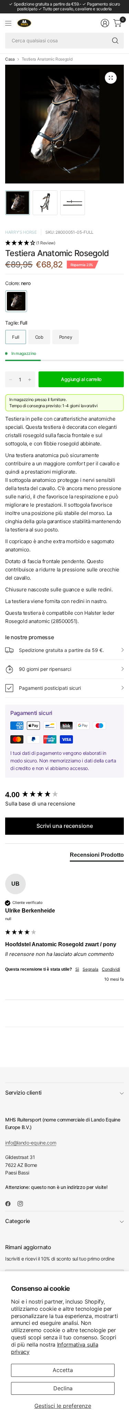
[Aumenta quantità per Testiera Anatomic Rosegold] (29, 380)
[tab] (97, 856)
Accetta (63, 1370)
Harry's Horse (21, 232)
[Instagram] (23, 1203)
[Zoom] (111, 78)
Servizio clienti (23, 1092)
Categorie (17, 1221)
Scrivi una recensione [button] (64, 825)
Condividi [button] (111, 969)
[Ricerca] (115, 41)
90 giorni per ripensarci (45, 669)
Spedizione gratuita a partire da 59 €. (61, 650)
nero (16, 301)
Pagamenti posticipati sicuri (50, 688)
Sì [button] (77, 969)
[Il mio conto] (105, 23)
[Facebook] (10, 1203)
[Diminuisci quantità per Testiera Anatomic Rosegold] (11, 380)
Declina (63, 1388)
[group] (64, 795)
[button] (64, 243)
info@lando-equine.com (30, 1143)
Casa (10, 59)
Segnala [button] (90, 969)
